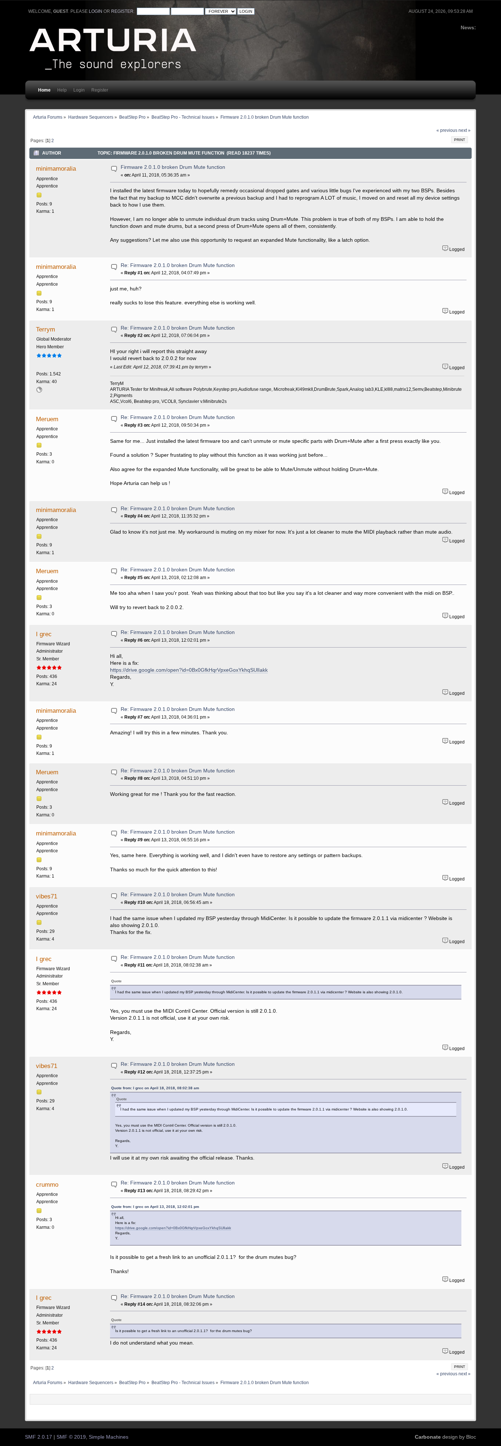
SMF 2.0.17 (38, 1437)
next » (464, 130)
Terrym (45, 329)
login (95, 11)
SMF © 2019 (71, 1437)
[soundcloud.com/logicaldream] (39, 391)
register (122, 11)
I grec (44, 634)
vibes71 (46, 896)
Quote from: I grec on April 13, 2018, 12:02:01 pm (155, 1207)
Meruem (47, 419)
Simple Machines (108, 1437)
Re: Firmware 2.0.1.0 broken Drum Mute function (178, 265)
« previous (446, 130)
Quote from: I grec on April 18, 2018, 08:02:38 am (155, 1088)
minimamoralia (56, 168)
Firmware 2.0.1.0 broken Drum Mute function (173, 167)
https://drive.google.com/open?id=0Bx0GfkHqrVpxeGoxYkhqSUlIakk (189, 670)
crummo (47, 1184)
